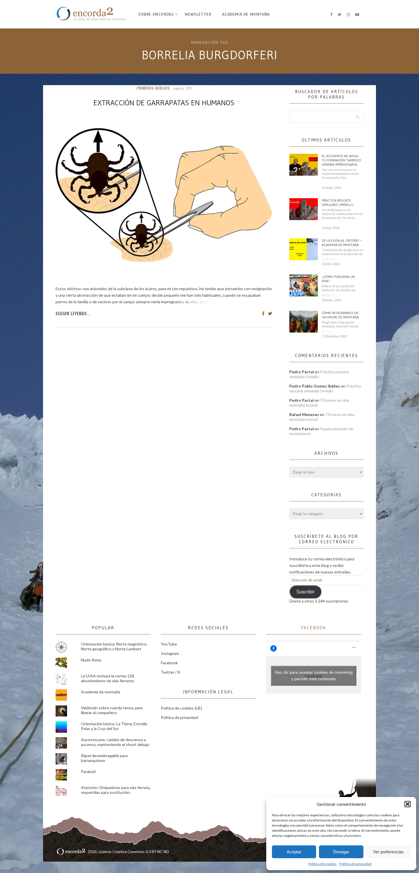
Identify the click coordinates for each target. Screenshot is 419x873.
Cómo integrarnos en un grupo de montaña (340, 315)
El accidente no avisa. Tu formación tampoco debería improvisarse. (341, 160)
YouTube (169, 644)
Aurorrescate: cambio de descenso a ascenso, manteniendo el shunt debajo (115, 742)
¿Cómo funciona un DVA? (338, 278)
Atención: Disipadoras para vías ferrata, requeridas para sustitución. (115, 790)
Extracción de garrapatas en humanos (163, 102)
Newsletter (198, 14)
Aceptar (294, 851)
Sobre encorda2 (156, 14)
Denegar (341, 851)
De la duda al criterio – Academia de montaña (342, 242)
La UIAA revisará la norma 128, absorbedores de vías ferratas (108, 678)
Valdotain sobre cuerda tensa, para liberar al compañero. (112, 710)
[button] (407, 804)
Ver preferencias (388, 851)
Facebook (169, 662)
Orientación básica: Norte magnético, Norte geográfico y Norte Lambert (114, 646)
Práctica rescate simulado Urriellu (337, 202)
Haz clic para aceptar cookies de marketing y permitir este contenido (314, 675)
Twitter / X (170, 672)
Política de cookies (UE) (181, 708)
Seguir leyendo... (73, 313)
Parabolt (88, 771)
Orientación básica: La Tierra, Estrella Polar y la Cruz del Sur (114, 726)
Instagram (170, 653)
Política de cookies (322, 864)
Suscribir (305, 591)
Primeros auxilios (153, 88)
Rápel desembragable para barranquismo (104, 758)
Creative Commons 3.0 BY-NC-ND (140, 851)
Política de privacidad (355, 864)
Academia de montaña (245, 14)
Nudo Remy (91, 659)
